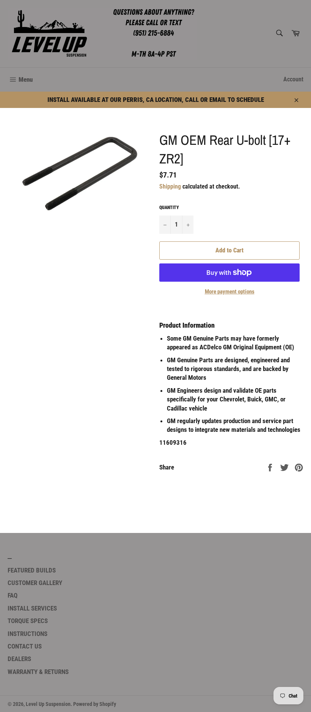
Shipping (170, 186)
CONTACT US (25, 646)
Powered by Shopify (94, 704)
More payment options (229, 291)
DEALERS (19, 659)
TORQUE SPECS (28, 621)
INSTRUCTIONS (27, 633)
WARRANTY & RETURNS (38, 672)
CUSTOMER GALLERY (35, 583)
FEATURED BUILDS (32, 570)
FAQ (12, 595)
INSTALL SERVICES (32, 608)
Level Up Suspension (48, 704)
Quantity (169, 207)
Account (293, 79)
